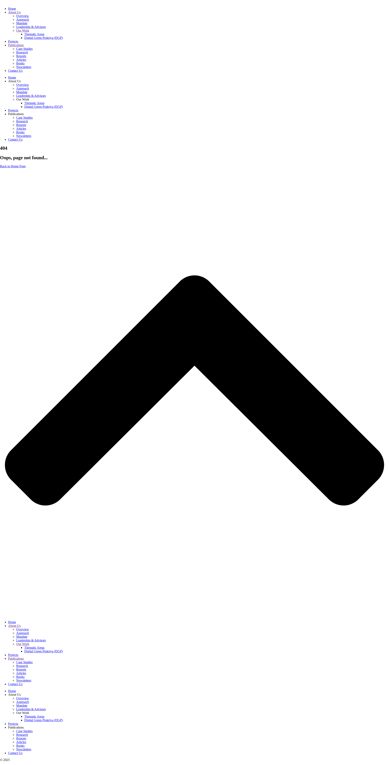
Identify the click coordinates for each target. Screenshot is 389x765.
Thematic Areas (34, 34)
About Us (14, 12)
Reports (21, 56)
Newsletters (23, 67)
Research (22, 52)
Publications (16, 45)
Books (20, 63)
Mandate (21, 23)
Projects (13, 41)
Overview (22, 16)
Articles (21, 59)
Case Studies (24, 48)
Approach (22, 19)
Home (12, 8)
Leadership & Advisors (31, 27)
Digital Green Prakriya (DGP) (43, 38)
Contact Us (15, 70)
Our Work (22, 30)
